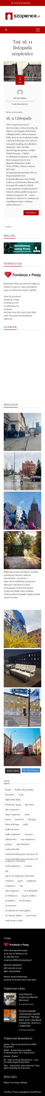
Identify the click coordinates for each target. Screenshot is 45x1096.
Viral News (24, 1092)
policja (8, 844)
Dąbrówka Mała (13, 799)
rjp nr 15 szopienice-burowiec (19, 876)
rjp (6, 871)
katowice (19, 819)
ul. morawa (10, 905)
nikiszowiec (11, 839)
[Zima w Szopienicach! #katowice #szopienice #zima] (22, 668)
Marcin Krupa (12, 824)
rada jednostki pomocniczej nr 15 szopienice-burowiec (21, 860)
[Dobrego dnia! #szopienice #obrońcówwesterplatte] (22, 747)
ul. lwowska (25, 900)
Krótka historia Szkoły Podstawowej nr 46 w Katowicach (19, 1051)
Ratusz (15, 1056)
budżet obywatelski (24, 789)
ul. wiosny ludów (13, 915)
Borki (8, 789)
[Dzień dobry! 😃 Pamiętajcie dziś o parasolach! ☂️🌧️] (22, 471)
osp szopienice (28, 839)
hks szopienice (12, 809)
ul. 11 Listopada (19, 118)
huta (27, 814)
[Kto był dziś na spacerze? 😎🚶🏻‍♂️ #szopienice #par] (22, 629)
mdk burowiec (12, 829)
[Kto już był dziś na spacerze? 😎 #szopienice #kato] (22, 708)
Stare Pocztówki (15, 112)
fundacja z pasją (13, 804)
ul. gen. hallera (29, 895)
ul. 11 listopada (31, 891)
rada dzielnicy (23, 844)
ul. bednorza (11, 895)
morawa (29, 834)
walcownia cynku (14, 920)
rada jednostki (12, 849)
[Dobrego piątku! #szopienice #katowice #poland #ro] (22, 550)
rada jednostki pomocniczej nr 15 (21, 854)
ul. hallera (10, 900)
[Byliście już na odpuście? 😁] (22, 511)
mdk (25, 824)
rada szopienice (13, 866)
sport (20, 881)
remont (28, 866)
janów (8, 819)
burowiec (9, 794)
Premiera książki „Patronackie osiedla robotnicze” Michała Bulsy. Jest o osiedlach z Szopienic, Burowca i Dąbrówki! (30, 1018)
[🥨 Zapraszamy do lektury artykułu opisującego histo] (22, 589)
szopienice (10, 886)
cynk (21, 794)
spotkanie (31, 881)
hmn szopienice (13, 814)
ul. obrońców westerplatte (17, 910)
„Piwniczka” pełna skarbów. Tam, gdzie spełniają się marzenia (22, 1066)
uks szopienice (12, 891)
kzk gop (32, 819)
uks (21, 886)
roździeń (9, 881)
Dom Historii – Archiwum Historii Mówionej (28, 997)
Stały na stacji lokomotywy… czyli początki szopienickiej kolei (21, 1061)
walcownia (31, 915)
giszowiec (29, 804)
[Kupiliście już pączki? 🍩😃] (22, 432)
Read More (31, 213)
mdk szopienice (13, 834)
